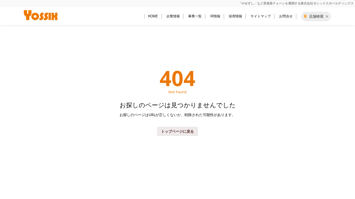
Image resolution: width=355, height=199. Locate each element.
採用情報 (235, 16)
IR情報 (215, 16)
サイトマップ (261, 16)
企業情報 (173, 16)
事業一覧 (195, 16)
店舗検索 (316, 16)
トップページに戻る (177, 131)
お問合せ (286, 16)
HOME (153, 16)
